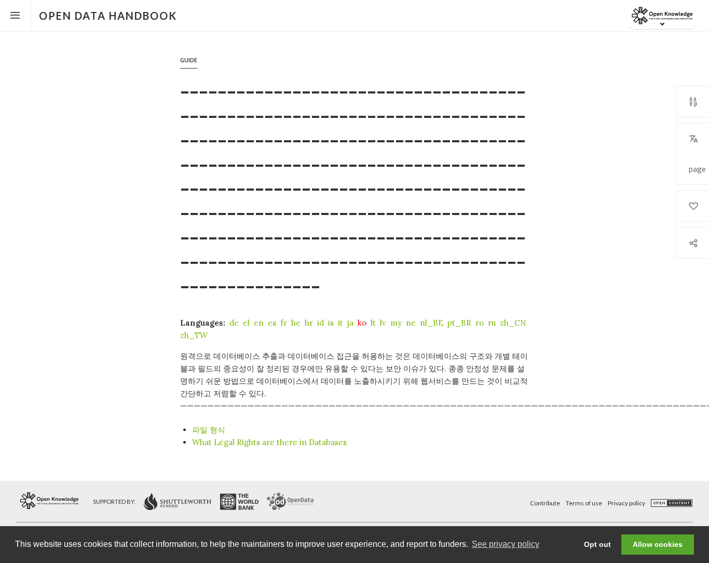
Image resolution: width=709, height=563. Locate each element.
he (296, 323)
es (272, 323)
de (234, 323)
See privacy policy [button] (505, 544)
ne (411, 323)
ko (362, 323)
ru (492, 323)
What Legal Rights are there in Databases (269, 442)
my (396, 323)
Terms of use (584, 503)
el (246, 323)
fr (283, 323)
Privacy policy (626, 503)
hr (309, 323)
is (331, 323)
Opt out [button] (597, 544)
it (340, 323)
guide (188, 60)
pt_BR (459, 323)
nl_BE (431, 323)
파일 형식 (208, 430)
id (320, 323)
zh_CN (513, 323)
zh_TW (194, 335)
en (259, 323)
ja (350, 323)
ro (479, 323)
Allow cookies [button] (658, 544)
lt (373, 323)
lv (383, 323)
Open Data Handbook (108, 15)
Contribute (545, 503)
